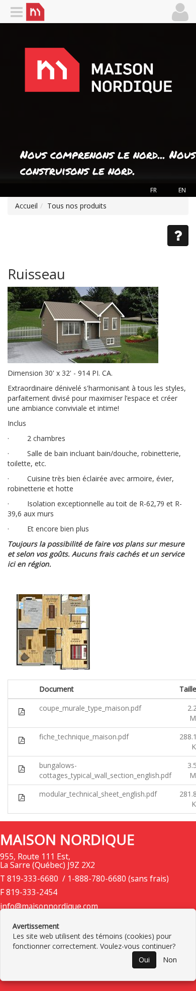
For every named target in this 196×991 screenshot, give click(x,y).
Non (170, 959)
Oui (144, 959)
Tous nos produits (77, 205)
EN (182, 190)
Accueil (26, 205)
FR (153, 190)
